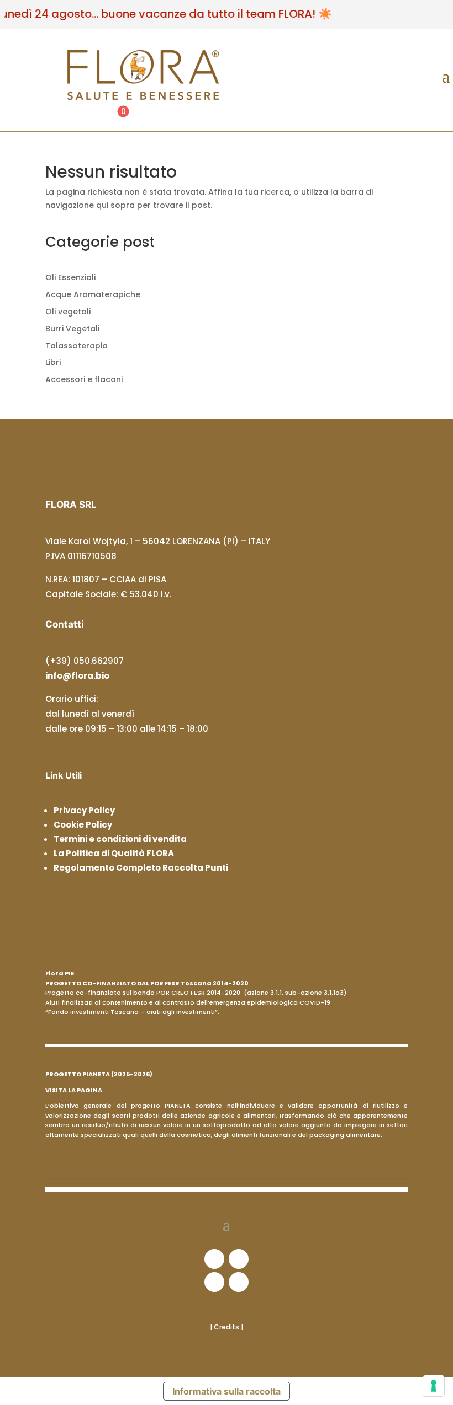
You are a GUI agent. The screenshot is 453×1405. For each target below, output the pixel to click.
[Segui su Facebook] (214, 1259)
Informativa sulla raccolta (226, 1391)
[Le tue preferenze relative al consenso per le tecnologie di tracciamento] (433, 1385)
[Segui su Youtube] (239, 1282)
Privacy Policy (84, 810)
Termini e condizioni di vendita (120, 839)
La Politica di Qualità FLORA (114, 853)
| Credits (225, 1327)
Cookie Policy (83, 824)
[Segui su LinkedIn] (214, 1282)
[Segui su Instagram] (239, 1259)
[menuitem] (136, 117)
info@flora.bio (77, 676)
